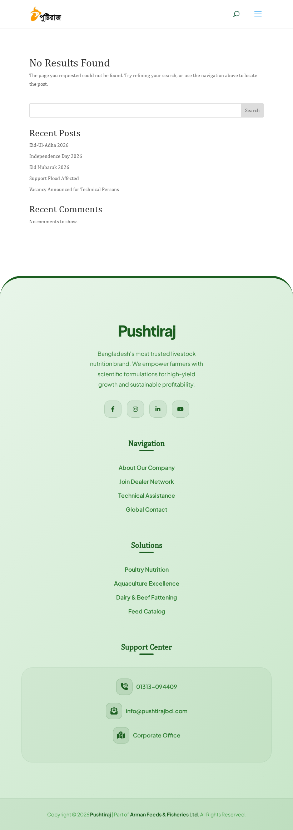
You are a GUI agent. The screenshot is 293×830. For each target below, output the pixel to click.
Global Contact (146, 509)
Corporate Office (156, 735)
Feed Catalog (146, 611)
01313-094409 (156, 686)
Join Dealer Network (146, 481)
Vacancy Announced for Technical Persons (74, 189)
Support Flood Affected (54, 178)
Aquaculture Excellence (146, 583)
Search (252, 110)
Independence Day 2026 (55, 156)
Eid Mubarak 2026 (49, 167)
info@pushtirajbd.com (157, 711)
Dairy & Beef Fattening (146, 597)
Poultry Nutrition (147, 569)
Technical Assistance (146, 495)
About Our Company (147, 467)
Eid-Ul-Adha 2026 (49, 145)
